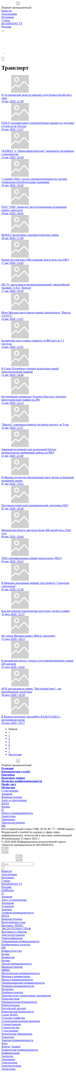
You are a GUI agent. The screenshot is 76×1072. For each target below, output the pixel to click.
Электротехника (11, 1065)
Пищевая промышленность (17, 985)
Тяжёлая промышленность (17, 1040)
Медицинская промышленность (20, 973)
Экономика (8, 819)
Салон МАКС (9, 1014)
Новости (6, 10)
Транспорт (7, 1037)
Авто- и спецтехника (14, 800)
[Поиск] (2, 868)
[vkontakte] (3, 46)
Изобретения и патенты (15, 944)
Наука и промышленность (17, 813)
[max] (3, 38)
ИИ (3, 825)
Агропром (7, 906)
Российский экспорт (13, 1008)
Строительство (10, 1027)
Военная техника (11, 797)
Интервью (7, 17)
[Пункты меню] (2, 59)
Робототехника (10, 1005)
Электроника (9, 1062)
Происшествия (10, 998)
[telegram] (3, 34)
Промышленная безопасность (19, 1001)
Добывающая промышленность (20, 941)
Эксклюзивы (9, 13)
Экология (7, 1056)
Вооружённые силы (13, 922)
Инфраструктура (11, 950)
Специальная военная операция (20, 1021)
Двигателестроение (13, 822)
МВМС (5, 970)
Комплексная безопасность (17, 1011)
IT (2, 809)
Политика (7, 989)
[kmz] (19, 860)
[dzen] (3, 51)
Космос (5, 806)
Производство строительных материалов (26, 995)
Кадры (5, 954)
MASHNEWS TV (11, 23)
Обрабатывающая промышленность (23, 982)
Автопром (7, 903)
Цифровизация (10, 1052)
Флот (4, 1043)
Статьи (5, 20)
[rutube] (3, 55)
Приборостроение (12, 992)
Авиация (6, 793)
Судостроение (9, 790)
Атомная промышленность (17, 912)
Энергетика (8, 816)
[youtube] (3, 42)
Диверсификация (11, 938)
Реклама (6, 26)
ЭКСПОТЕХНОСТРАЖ (16, 928)
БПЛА (5, 803)
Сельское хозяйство (13, 1017)
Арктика (6, 909)
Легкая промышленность (16, 963)
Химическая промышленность (19, 1049)
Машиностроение (12, 966)
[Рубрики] (2, 30)
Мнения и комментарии (15, 976)
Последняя (14, 754)
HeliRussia (7, 890)
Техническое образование (16, 1033)
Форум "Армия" (11, 1046)
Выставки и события (14, 931)
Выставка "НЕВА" (12, 925)
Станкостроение (11, 1024)
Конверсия (7, 957)
